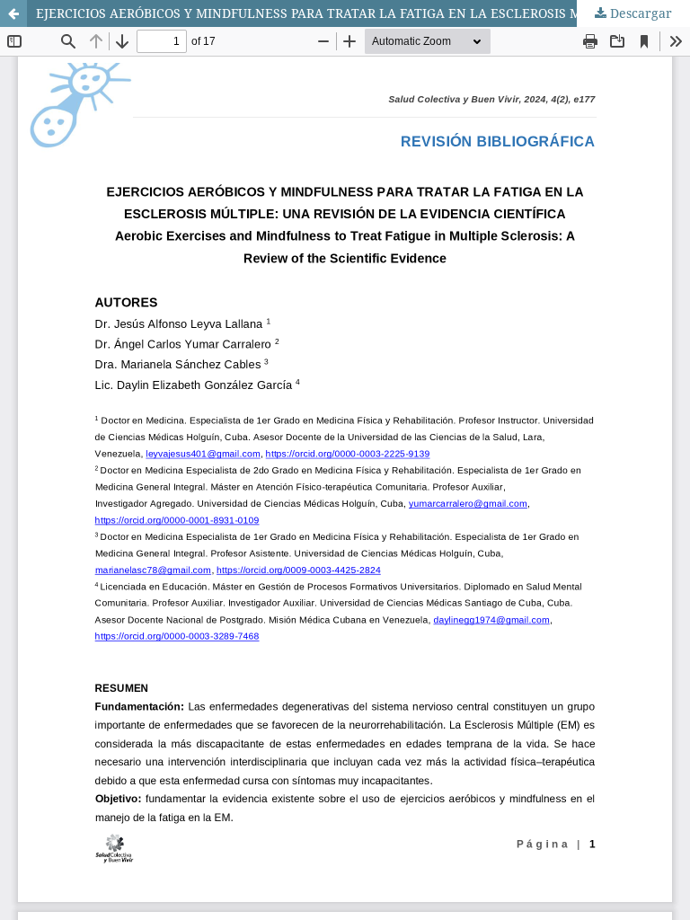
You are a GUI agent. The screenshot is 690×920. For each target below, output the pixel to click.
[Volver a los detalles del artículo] (13, 13)
